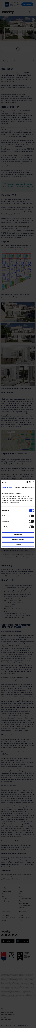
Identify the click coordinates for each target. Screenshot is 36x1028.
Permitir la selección (18, 539)
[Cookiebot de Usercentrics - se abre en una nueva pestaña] (26, 482)
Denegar (18, 544)
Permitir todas (18, 534)
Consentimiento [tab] (7, 487)
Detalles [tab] (17, 487)
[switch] (31, 516)
